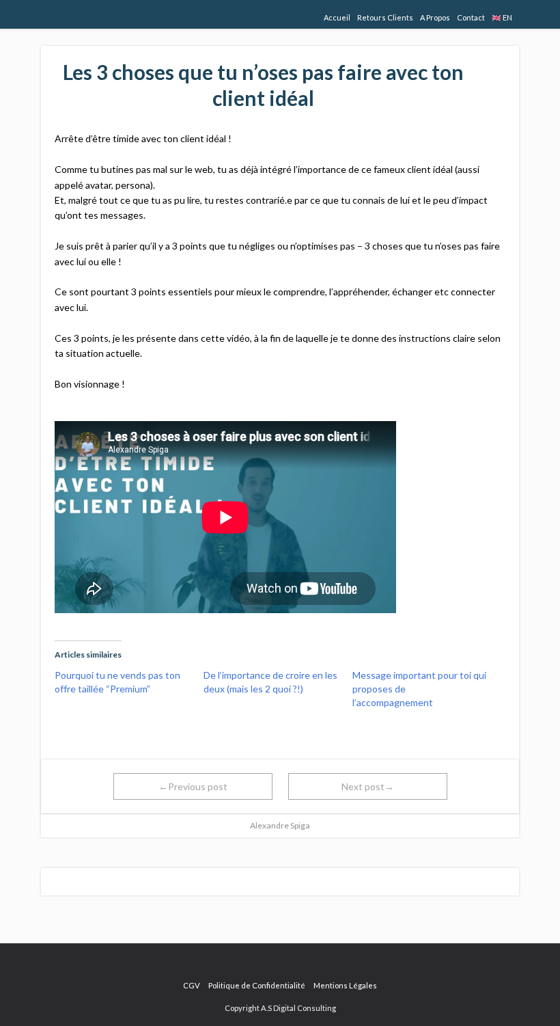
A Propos (435, 17)
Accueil (337, 17)
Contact (471, 17)
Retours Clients (385, 17)
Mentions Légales (345, 985)
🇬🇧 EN (502, 17)
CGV (191, 985)
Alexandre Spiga (280, 825)
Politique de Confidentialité (256, 985)
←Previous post (192, 786)
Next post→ (367, 786)
